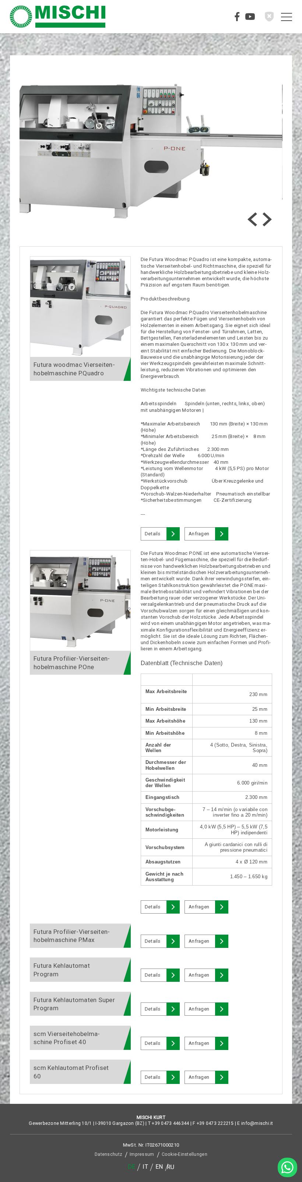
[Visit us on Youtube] (250, 16)
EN (159, 1166)
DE (132, 1166)
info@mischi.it (257, 1123)
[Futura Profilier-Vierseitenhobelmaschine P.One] (80, 600)
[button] (252, 219)
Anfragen (199, 533)
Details (153, 533)
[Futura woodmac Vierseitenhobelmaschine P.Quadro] (80, 307)
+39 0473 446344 (170, 1123)
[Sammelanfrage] (269, 16)
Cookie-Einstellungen (184, 1154)
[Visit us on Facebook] (237, 16)
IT (145, 1166)
